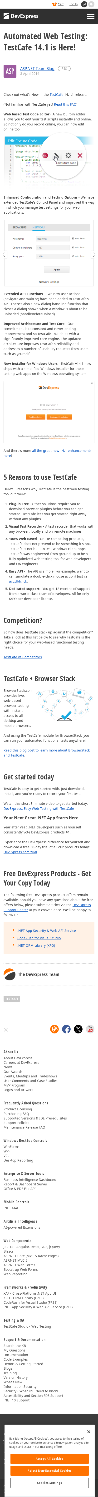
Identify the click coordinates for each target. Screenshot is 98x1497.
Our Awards (13, 1071)
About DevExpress (18, 1058)
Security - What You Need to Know (31, 1391)
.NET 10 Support (16, 1400)
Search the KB (15, 1345)
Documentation (16, 1354)
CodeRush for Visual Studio (39, 938)
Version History (16, 1377)
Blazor (9, 1251)
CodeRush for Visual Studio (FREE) (30, 1302)
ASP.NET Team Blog (37, 68)
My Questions (14, 1350)
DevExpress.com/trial (20, 852)
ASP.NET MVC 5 (15, 1260)
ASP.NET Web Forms (19, 1265)
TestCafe (56, 94)
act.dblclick (18, 581)
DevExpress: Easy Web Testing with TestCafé (39, 808)
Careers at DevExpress (21, 1062)
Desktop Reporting (18, 1160)
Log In (73, 4)
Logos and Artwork (18, 1089)
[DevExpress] (22, 16)
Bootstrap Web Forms (21, 1269)
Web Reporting (16, 1274)
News (8, 1067)
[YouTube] (90, 1029)
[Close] (88, 1432)
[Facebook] (66, 1029)
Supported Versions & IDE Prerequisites (35, 1118)
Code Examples (16, 1359)
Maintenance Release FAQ (24, 1127)
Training (10, 1373)
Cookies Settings (49, 1483)
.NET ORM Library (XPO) (36, 945)
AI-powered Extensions (22, 1227)
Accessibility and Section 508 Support (33, 1395)
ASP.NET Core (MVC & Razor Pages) (31, 1256)
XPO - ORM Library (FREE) (24, 1298)
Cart (61, 4)
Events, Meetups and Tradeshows (30, 1076)
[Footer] (6, 1029)
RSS (64, 68)
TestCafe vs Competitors (23, 657)
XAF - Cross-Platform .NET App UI (30, 1293)
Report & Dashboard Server (25, 1184)
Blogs (8, 1368)
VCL (6, 1155)
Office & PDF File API (20, 1188)
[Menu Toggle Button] (90, 16)
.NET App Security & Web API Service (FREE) (38, 1307)
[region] (50, 1461)
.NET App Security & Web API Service (46, 930)
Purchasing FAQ (16, 1113)
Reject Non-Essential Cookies (50, 1470)
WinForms (12, 1146)
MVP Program (14, 1085)
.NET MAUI (12, 1208)
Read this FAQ (65, 104)
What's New (13, 1382)
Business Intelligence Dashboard (30, 1179)
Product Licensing (18, 1109)
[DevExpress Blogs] (54, 1029)
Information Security (20, 1386)
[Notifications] (91, 4)
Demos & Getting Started (23, 1364)
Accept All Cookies (49, 1458)
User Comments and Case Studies (31, 1080)
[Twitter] (78, 1029)
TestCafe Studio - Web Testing (27, 1326)
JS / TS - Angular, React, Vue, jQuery (32, 1246)
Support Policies (16, 1122)
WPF (7, 1151)
